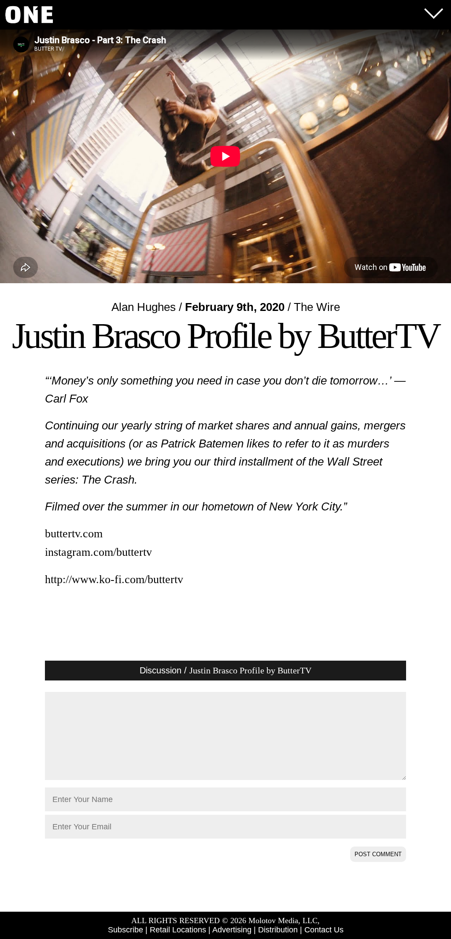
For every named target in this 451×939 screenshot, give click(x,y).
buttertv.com (74, 533)
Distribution (278, 929)
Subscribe (125, 929)
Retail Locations (178, 929)
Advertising (231, 929)
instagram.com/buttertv (98, 552)
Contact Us (324, 929)
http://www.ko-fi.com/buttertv (114, 579)
